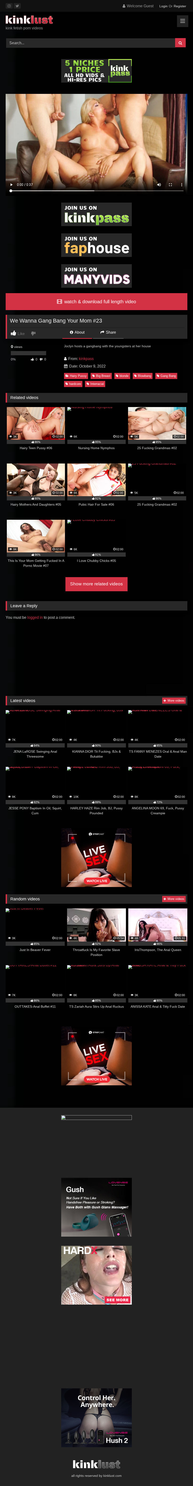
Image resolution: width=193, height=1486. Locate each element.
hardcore (75, 384)
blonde (124, 376)
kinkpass (86, 359)
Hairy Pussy (78, 376)
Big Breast (103, 376)
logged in (35, 617)
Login (163, 6)
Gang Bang (168, 376)
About (79, 332)
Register (180, 6)
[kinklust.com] (96, 20)
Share (110, 332)
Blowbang (144, 376)
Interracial (97, 384)
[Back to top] (178, 1472)
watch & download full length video (99, 301)
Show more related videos (96, 583)
